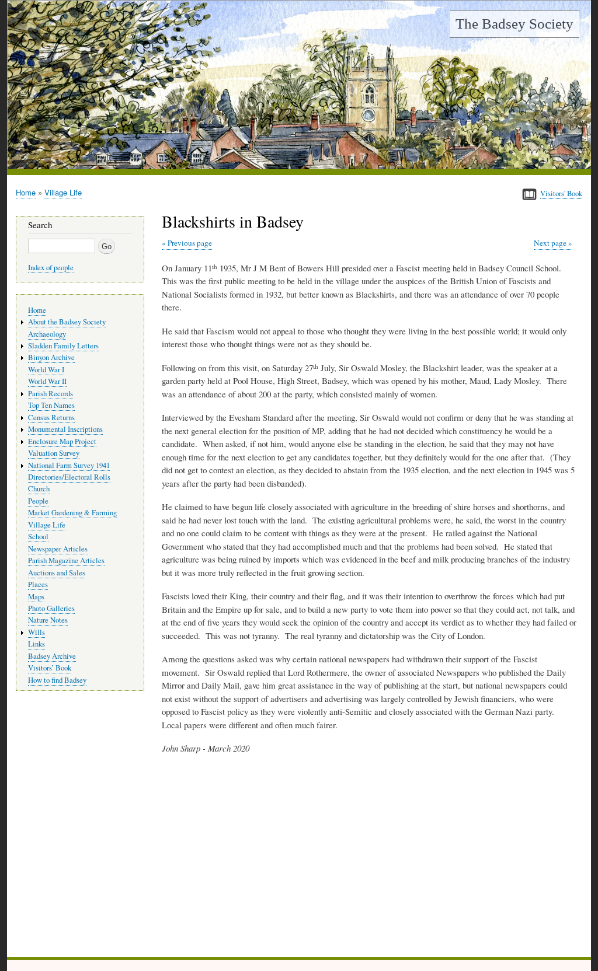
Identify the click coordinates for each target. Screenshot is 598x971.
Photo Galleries (51, 608)
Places (38, 584)
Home (26, 192)
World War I (46, 370)
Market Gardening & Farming (72, 513)
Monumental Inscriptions (65, 429)
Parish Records (50, 394)
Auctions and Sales (56, 573)
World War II (47, 381)
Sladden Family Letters (63, 346)
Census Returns (51, 417)
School (38, 537)
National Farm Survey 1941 (69, 465)
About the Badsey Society (67, 322)
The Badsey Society (514, 23)
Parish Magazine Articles (66, 560)
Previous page (190, 242)
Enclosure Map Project (62, 441)
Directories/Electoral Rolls (69, 477)
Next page (550, 242)
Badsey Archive (52, 656)
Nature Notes (48, 620)
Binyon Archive (51, 357)
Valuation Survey (53, 453)
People (38, 501)
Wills (36, 632)
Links (36, 644)
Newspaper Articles (58, 549)
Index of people (51, 268)
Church (39, 489)
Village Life (63, 192)
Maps (36, 597)
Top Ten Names (51, 405)
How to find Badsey (57, 680)
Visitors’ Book (49, 668)
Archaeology (47, 334)
